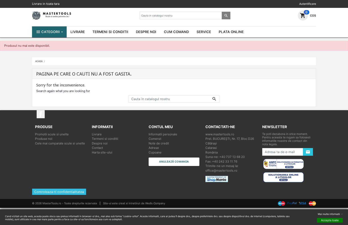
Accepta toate (330, 220)
